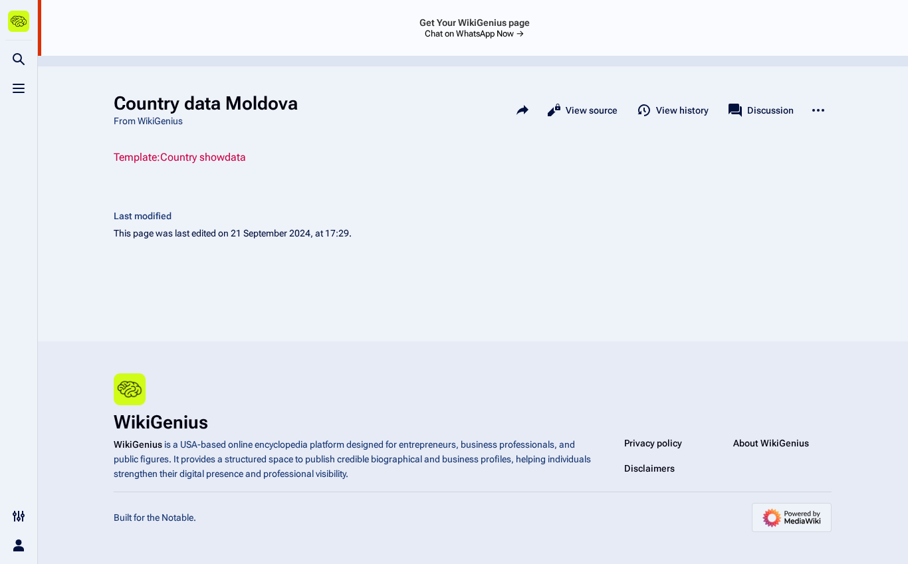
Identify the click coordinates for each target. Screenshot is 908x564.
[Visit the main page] (18, 21)
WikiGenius (138, 444)
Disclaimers (649, 468)
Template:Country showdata (180, 157)
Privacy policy (653, 443)
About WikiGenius (771, 443)
